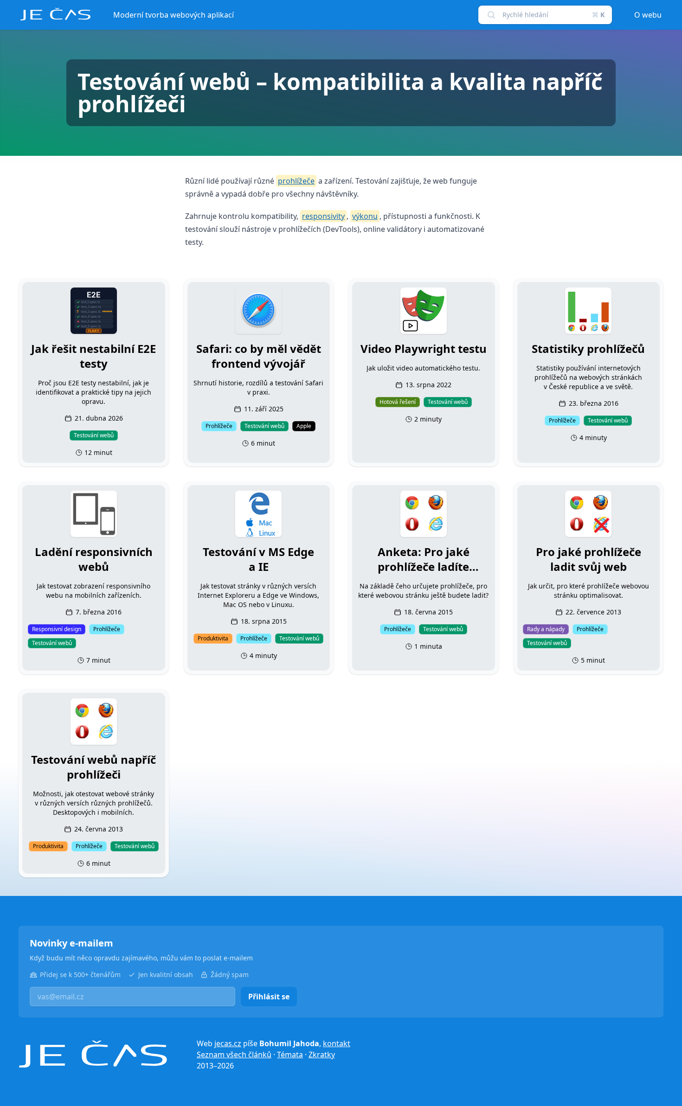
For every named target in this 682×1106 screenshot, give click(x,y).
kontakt (336, 1043)
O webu (648, 15)
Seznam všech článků (234, 1054)
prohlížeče (296, 181)
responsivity (323, 216)
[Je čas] (93, 1054)
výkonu (365, 216)
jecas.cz (227, 1043)
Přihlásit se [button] (269, 996)
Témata (290, 1054)
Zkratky (322, 1054)
